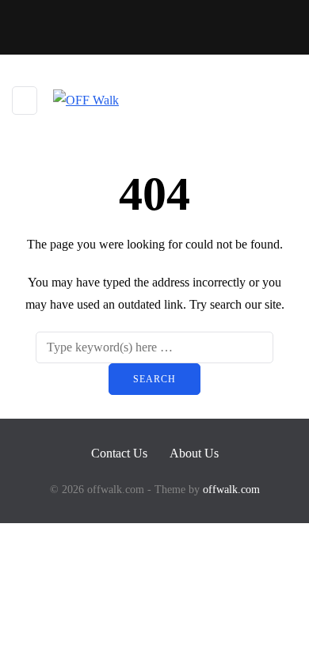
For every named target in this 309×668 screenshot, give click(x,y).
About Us (194, 453)
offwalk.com (231, 489)
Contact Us (119, 453)
